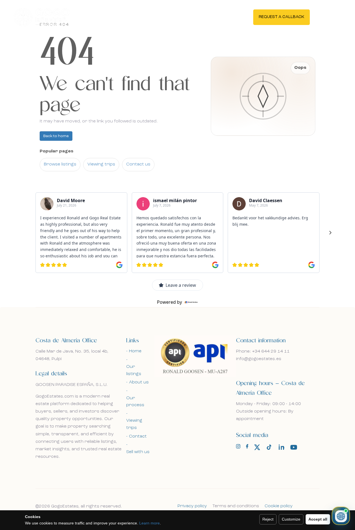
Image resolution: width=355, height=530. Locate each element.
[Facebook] (247, 447)
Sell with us (137, 452)
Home (135, 351)
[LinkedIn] (281, 447)
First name (60, 180)
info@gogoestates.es (258, 359)
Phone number (117, 238)
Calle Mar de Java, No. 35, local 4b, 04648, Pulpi (72, 355)
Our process (135, 402)
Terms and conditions (235, 506)
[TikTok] (269, 447)
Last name (114, 180)
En (328, 16)
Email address (63, 210)
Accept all (317, 519)
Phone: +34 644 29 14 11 (263, 351)
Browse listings (60, 164)
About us (139, 382)
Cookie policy (279, 506)
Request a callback (281, 17)
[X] (257, 447)
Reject (267, 519)
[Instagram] (238, 447)
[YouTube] (293, 447)
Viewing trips (101, 164)
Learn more (149, 523)
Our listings (133, 370)
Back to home (56, 136)
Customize (291, 519)
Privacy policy (192, 506)
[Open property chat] (341, 516)
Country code (63, 238)
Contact (138, 436)
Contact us (138, 164)
